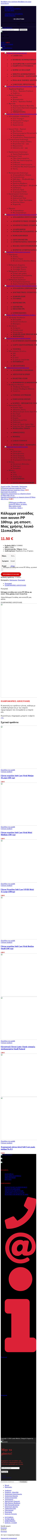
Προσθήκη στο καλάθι (11, 574)
